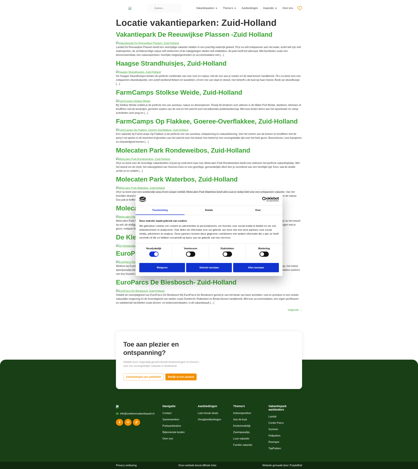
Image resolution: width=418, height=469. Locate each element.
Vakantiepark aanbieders (277, 408)
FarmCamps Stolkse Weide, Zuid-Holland (179, 92)
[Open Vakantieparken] (216, 8)
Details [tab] (209, 210)
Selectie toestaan (209, 267)
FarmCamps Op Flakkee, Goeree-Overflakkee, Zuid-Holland (207, 121)
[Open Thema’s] (235, 8)
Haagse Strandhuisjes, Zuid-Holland (171, 63)
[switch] (190, 254)
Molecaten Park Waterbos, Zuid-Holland (177, 179)
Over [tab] (258, 210)
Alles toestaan (256, 267)
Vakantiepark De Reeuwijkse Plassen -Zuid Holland (194, 34)
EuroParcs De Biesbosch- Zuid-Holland (176, 282)
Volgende (295, 310)
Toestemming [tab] (160, 210)
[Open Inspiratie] (276, 8)
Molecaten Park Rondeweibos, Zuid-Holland (183, 150)
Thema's (239, 406)
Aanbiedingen (207, 406)
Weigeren (162, 267)
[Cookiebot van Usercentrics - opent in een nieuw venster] (264, 199)
